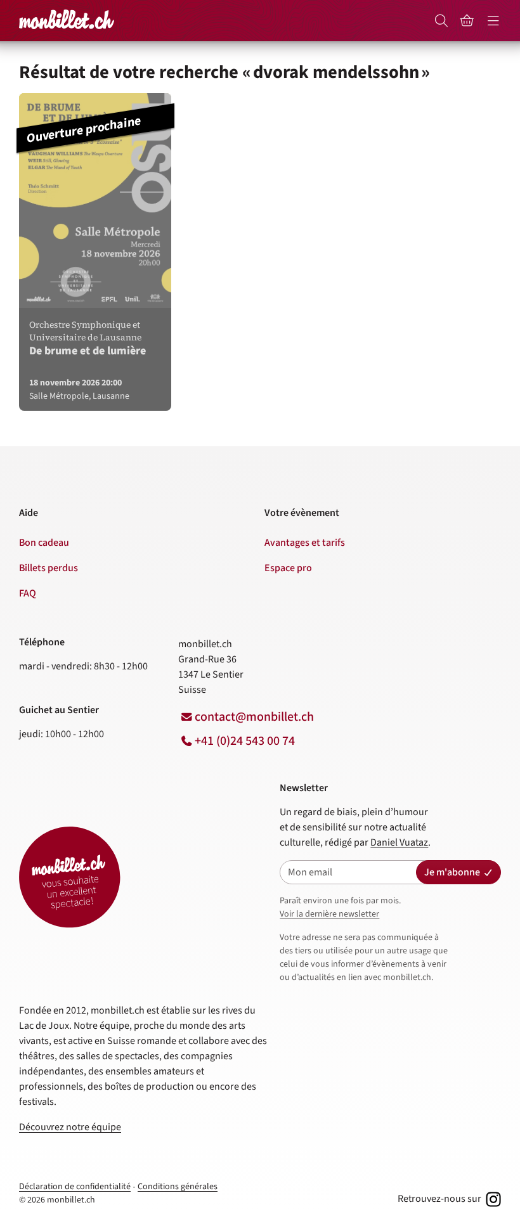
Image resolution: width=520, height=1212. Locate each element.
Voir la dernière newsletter (329, 914)
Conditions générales (178, 1186)
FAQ (27, 593)
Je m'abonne (452, 872)
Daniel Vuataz (399, 842)
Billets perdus (48, 568)
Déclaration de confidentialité (75, 1186)
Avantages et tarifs (304, 543)
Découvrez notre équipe (70, 1127)
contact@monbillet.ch (254, 717)
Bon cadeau (44, 543)
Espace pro (288, 568)
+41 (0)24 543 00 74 (245, 741)
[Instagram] (492, 1199)
